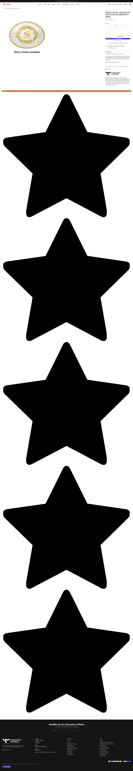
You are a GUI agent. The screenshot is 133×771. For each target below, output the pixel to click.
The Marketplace (103, 755)
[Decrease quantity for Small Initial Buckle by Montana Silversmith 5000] (106, 36)
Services (101, 740)
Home (3, 8)
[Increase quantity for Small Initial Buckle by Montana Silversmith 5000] (109, 36)
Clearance (77, 4)
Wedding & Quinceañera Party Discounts (107, 743)
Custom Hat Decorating (104, 752)
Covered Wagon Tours (104, 751)
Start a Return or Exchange (72, 748)
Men (49, 4)
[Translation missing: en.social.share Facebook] (106, 69)
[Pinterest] (9, 750)
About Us (69, 740)
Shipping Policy (70, 749)
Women (53, 4)
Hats (44, 4)
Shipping (106, 20)
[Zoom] (50, 12)
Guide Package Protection (72, 743)
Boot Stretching (102, 745)
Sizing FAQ (69, 751)
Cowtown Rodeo (65, 4)
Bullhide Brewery (103, 754)
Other (71, 4)
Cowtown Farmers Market (104, 748)
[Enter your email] (79, 730)
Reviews (4, 91)
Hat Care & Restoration (104, 746)
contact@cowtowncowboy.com (41, 746)
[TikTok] (11, 750)
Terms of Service (70, 754)
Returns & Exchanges (71, 746)
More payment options (118, 40)
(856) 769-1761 (37, 749)
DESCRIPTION (108, 51)
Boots (39, 4)
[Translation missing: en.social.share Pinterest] (110, 69)
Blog (68, 742)
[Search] (128, 4)
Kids (58, 4)
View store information (112, 48)
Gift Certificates (70, 745)
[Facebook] (4, 750)
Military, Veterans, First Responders (106, 742)
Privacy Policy (70, 752)
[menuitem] (40, 4)
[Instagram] (6, 750)
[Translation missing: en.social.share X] (108, 69)
